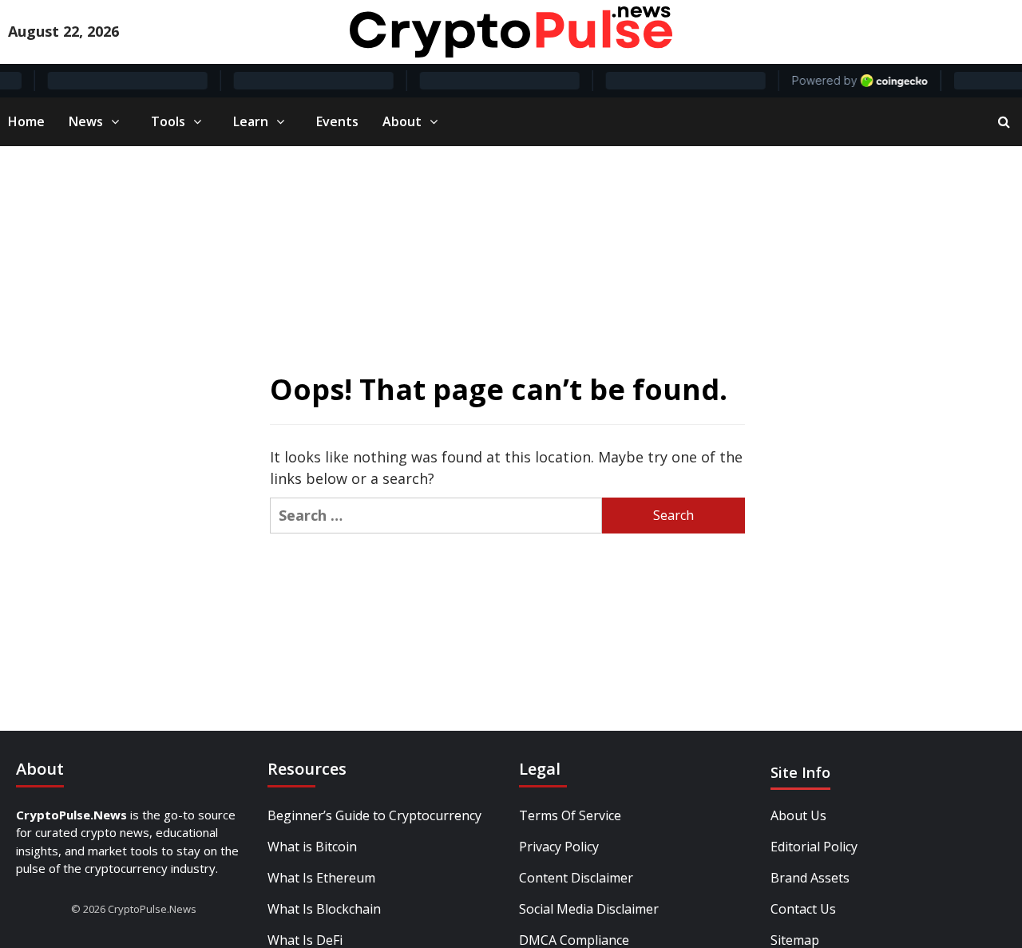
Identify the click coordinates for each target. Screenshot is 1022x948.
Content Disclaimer (576, 878)
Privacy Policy (559, 846)
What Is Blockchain (324, 909)
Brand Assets (810, 878)
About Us (798, 815)
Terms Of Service (570, 815)
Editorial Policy (814, 846)
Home (26, 121)
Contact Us (803, 909)
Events (337, 121)
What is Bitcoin (312, 846)
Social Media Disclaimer (589, 909)
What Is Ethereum (321, 878)
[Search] (1004, 121)
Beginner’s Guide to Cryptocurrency (374, 815)
